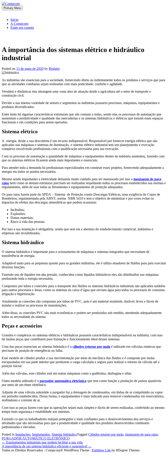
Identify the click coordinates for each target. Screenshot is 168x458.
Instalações (22, 434)
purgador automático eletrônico (63, 381)
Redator (54, 68)
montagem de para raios (141, 434)
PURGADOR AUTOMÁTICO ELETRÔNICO (36, 438)
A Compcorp (19, 23)
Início (14, 20)
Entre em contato (22, 27)
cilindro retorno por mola (91, 346)
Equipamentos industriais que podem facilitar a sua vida (42, 442)
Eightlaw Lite (102, 450)
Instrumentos (41, 434)
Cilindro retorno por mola (105, 434)
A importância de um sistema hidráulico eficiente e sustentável (46, 446)
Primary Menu (12, 8)
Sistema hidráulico (64, 434)
